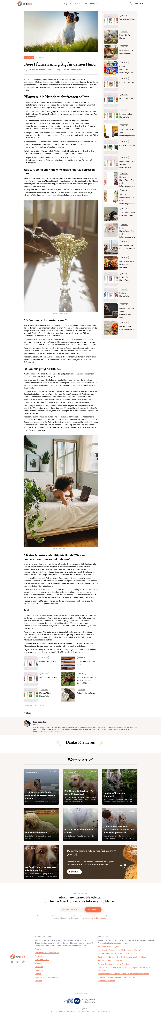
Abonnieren (93, 909)
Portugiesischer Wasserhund (47, 952)
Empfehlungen (91, 3)
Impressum (85, 1011)
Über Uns (54, 1011)
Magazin (67, 3)
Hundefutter (29, 57)
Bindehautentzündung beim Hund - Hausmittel (117, 977)
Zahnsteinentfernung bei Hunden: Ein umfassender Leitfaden (123, 974)
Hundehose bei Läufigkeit (108, 946)
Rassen (78, 3)
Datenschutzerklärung (100, 1011)
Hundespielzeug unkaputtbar (110, 960)
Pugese (38, 949)
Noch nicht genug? (81, 893)
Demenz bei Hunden (106, 981)
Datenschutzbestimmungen (97, 918)
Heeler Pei (39, 970)
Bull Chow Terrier (42, 959)
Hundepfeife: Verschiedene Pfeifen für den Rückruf (119, 950)
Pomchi (38, 974)
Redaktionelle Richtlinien (69, 1011)
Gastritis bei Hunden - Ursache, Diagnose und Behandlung (122, 957)
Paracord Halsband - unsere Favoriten (113, 964)
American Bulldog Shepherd (46, 977)
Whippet (38, 963)
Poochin (38, 981)
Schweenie (39, 956)
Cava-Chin (39, 966)
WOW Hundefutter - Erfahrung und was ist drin (117, 953)
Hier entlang (74, 872)
